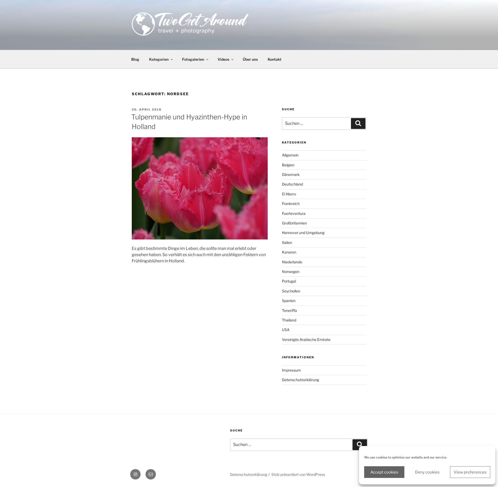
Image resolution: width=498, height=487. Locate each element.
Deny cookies (427, 472)
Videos (223, 59)
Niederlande (292, 262)
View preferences (470, 472)
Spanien (288, 300)
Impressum (291, 370)
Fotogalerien (193, 59)
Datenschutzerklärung (300, 380)
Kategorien (159, 59)
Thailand (289, 320)
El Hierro (289, 194)
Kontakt (274, 59)
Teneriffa (289, 310)
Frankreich (291, 203)
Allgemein (290, 155)
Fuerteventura (294, 213)
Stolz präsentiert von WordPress (298, 474)
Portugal (289, 281)
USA (285, 329)
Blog (135, 59)
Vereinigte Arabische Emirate (306, 339)
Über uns (250, 59)
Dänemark (291, 174)
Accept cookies (384, 472)
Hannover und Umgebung (303, 232)
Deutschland (292, 184)
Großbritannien (294, 223)
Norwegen (290, 271)
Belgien (288, 165)
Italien (287, 242)
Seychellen (291, 291)
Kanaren (289, 252)
